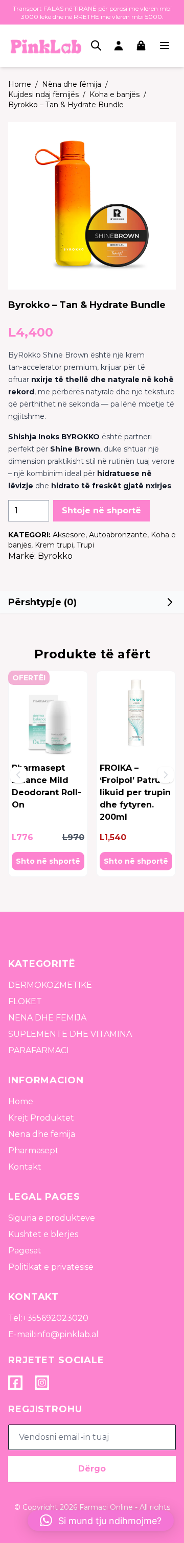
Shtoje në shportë (101, 510)
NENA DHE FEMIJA (47, 1018)
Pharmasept (33, 1150)
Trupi (85, 545)
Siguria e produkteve (51, 1218)
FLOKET (25, 1001)
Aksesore (69, 534)
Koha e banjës (114, 94)
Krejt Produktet (41, 1118)
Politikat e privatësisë (51, 1267)
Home (20, 1101)
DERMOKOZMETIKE (50, 985)
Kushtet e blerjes (43, 1234)
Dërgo (92, 1469)
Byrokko (55, 556)
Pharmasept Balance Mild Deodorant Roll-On (46, 786)
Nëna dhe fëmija (71, 84)
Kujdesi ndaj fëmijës (43, 94)
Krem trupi (54, 545)
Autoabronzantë (118, 534)
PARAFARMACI (38, 1050)
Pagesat (24, 1250)
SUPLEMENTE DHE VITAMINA (70, 1034)
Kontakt (24, 1167)
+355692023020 (55, 1318)
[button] (92, 602)
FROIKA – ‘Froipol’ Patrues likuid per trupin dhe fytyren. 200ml (135, 792)
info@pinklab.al (67, 1334)
